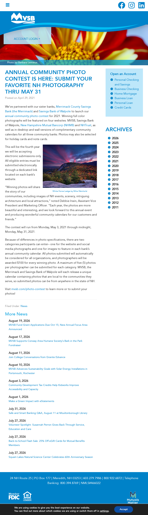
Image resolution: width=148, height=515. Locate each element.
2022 (115, 156)
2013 (115, 198)
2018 (115, 175)
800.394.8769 (69, 483)
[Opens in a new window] (121, 5)
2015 (115, 189)
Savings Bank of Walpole (55, 111)
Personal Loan (124, 103)
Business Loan (124, 98)
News (24, 306)
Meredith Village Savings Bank (30, 18)
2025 (115, 143)
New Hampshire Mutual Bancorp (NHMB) (47, 125)
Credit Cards (123, 107)
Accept (124, 509)
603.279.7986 (92, 478)
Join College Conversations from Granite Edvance (37, 357)
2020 (115, 166)
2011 (115, 207)
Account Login (26, 39)
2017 (115, 179)
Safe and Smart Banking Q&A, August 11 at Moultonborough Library (48, 413)
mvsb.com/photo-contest (28, 289)
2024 (115, 147)
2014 (115, 193)
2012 (115, 202)
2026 (115, 138)
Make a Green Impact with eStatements (31, 401)
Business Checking (127, 89)
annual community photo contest (27, 116)
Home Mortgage (126, 93)
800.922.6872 (113, 478)
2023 (115, 152)
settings (104, 511)
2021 (115, 161)
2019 (115, 170)
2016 (115, 184)
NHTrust (85, 125)
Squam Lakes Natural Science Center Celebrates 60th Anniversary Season (51, 457)
